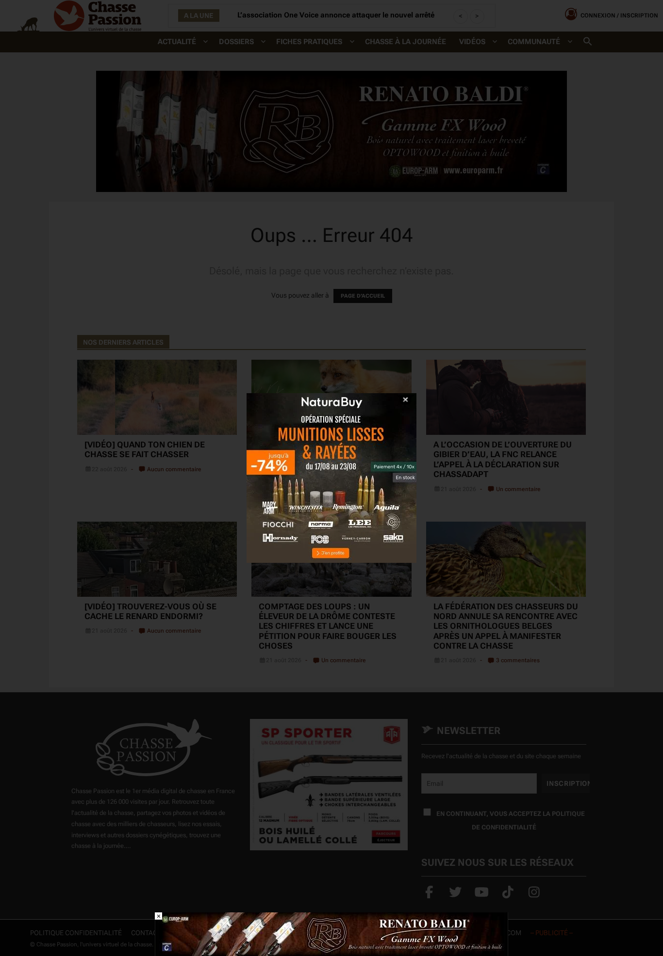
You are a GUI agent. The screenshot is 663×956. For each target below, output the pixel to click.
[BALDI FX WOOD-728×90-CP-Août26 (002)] (331, 933)
